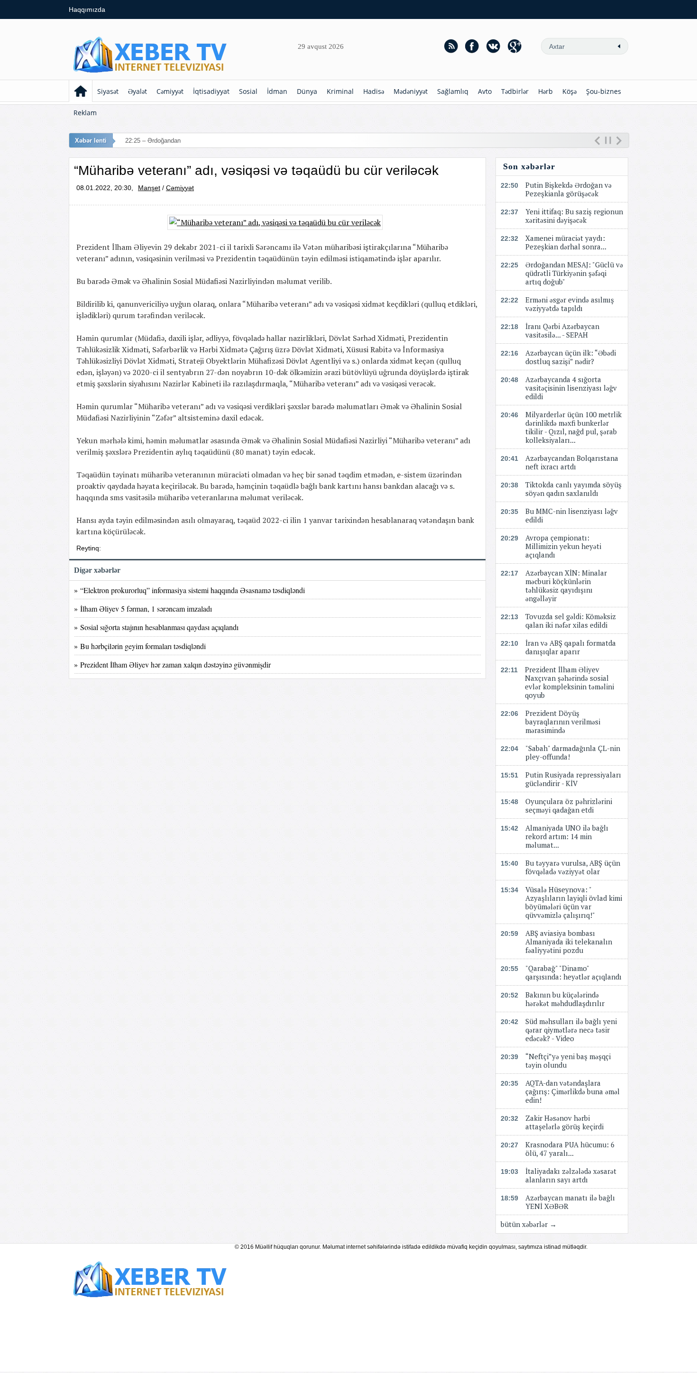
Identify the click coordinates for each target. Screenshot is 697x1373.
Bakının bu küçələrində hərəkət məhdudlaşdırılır (565, 998)
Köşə (569, 91)
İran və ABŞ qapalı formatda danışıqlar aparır (570, 647)
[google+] (515, 46)
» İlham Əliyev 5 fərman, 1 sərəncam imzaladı (143, 608)
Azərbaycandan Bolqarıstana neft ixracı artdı (571, 462)
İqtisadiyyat (211, 91)
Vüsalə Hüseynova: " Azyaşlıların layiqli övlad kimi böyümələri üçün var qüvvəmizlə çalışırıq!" (573, 902)
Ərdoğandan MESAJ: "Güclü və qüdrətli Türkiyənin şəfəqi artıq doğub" (574, 273)
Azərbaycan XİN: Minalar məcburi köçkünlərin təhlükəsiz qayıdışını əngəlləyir (566, 585)
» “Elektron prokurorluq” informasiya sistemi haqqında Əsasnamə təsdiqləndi (189, 590)
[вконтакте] (493, 46)
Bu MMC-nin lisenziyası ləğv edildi (571, 515)
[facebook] (472, 46)
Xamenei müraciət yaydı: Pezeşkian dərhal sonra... (565, 242)
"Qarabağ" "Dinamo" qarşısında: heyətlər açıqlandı (573, 972)
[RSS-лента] (451, 46)
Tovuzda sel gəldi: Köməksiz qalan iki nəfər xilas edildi (570, 620)
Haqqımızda (87, 9)
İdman (277, 91)
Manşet (149, 188)
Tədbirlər (515, 91)
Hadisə (373, 91)
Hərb (545, 91)
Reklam (85, 112)
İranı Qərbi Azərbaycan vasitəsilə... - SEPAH (562, 330)
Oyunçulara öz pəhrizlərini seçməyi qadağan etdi (568, 805)
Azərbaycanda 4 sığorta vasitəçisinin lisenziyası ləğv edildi (571, 388)
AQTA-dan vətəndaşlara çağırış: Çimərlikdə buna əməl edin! (572, 1091)
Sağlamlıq (452, 91)
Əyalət (137, 91)
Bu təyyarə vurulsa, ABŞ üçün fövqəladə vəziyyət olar (572, 867)
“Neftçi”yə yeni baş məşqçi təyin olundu (568, 1060)
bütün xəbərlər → (529, 1224)
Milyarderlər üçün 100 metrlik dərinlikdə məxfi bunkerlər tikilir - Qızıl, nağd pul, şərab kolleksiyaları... (573, 427)
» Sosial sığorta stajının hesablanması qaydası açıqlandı (156, 627)
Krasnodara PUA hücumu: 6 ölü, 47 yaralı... (569, 1148)
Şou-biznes (603, 91)
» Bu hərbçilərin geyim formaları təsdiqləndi (140, 646)
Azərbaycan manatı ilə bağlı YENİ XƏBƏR (570, 1201)
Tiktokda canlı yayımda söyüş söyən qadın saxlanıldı (573, 488)
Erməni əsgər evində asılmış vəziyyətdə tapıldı (569, 303)
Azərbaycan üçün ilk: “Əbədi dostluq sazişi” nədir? (570, 357)
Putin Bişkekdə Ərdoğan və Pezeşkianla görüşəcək (568, 189)
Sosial (248, 91)
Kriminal (340, 91)
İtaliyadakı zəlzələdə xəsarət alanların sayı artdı (570, 1175)
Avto (485, 91)
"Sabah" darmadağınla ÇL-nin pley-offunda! (572, 752)
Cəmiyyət (169, 91)
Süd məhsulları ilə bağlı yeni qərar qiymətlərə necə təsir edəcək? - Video (571, 1030)
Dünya (307, 91)
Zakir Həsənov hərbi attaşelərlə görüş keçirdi (564, 1122)
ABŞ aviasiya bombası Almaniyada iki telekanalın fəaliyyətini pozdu (568, 941)
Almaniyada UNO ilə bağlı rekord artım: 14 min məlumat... (566, 836)
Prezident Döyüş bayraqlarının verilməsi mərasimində (562, 721)
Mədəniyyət (411, 91)
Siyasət (108, 91)
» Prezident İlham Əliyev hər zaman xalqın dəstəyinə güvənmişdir (172, 664)
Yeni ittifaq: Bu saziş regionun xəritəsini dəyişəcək (574, 215)
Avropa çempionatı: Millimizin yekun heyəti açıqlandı (563, 546)
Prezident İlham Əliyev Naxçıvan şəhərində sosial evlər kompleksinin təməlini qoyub (569, 682)
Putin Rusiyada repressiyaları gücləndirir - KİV (573, 778)
